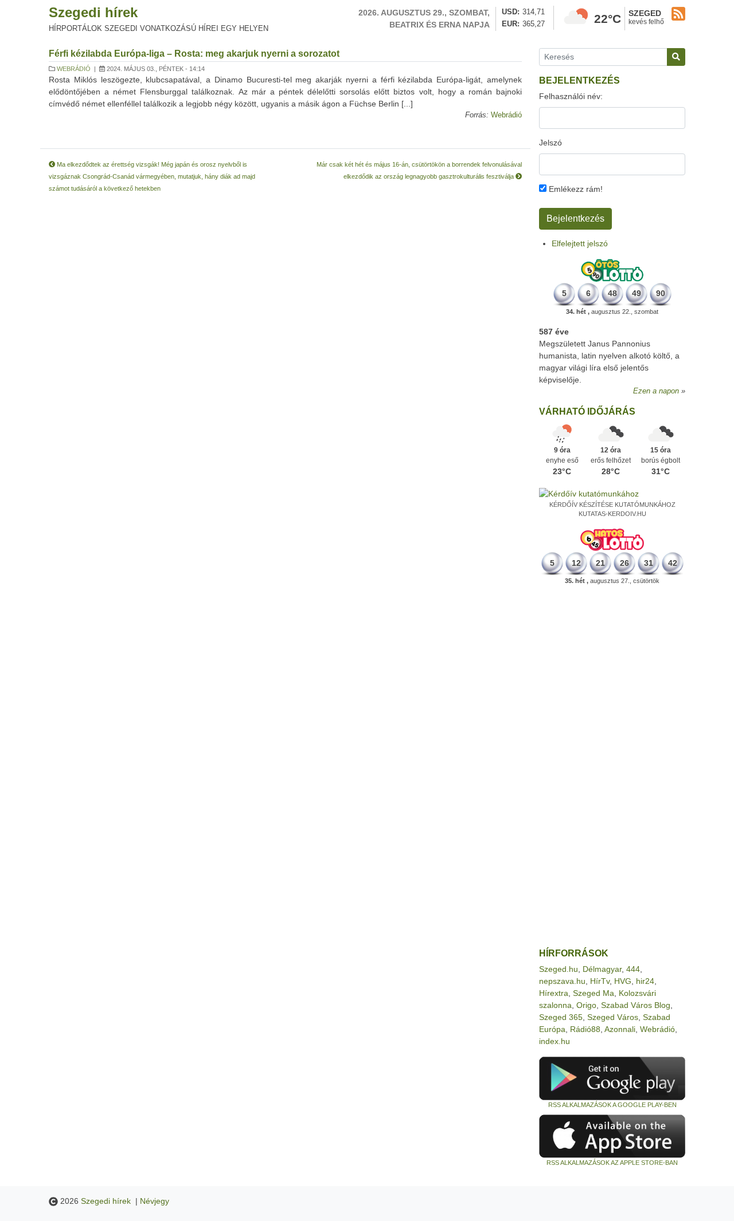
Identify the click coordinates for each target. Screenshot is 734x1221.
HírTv (600, 981)
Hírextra (553, 993)
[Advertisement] (612, 767)
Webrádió (74, 68)
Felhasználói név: (571, 96)
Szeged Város (612, 1017)
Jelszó (550, 142)
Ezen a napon (656, 391)
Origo (586, 1005)
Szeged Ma (593, 993)
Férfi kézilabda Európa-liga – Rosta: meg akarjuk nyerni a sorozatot (194, 53)
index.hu (554, 1041)
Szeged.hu (558, 969)
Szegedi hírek (93, 12)
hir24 (645, 981)
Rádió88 (585, 1029)
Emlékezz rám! (574, 189)
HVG (622, 981)
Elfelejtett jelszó (580, 243)
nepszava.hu (562, 981)
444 (633, 969)
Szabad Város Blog (635, 1005)
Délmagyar (602, 969)
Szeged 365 (561, 1017)
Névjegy (154, 1201)
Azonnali (619, 1029)
